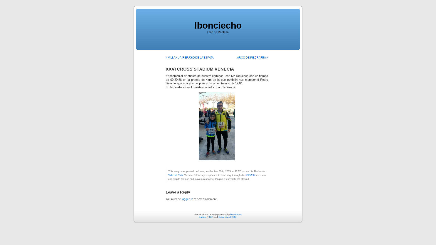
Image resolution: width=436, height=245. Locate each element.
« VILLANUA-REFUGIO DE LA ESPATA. (190, 57)
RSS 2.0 (250, 175)
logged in (187, 199)
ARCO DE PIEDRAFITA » (252, 57)
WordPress (236, 214)
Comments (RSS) (227, 217)
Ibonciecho (218, 25)
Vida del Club (175, 175)
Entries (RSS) (206, 217)
